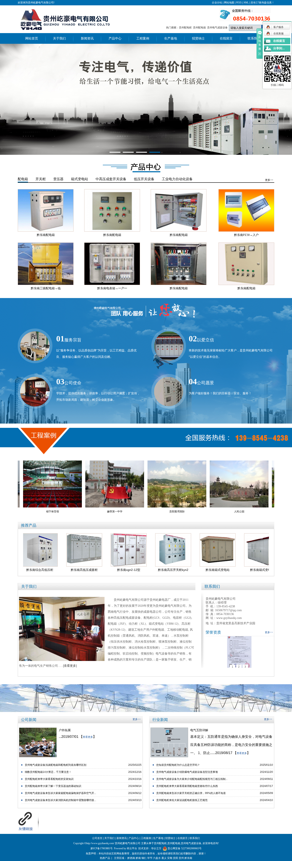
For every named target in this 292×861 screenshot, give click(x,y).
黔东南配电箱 (46, 235)
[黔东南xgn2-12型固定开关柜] (96, 550)
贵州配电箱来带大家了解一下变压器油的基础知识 (53, 786)
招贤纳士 (198, 38)
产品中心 (115, 38)
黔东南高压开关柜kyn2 (140, 570)
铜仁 (144, 858)
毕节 (149, 858)
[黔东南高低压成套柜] (51, 550)
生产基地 (170, 38)
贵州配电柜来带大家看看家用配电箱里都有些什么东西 (187, 786)
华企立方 (156, 848)
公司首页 (97, 838)
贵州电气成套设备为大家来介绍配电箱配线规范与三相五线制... (191, 779)
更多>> (269, 179)
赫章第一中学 (82, 511)
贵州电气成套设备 (217, 27)
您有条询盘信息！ (262, 2)
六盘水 (157, 858)
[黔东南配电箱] (46, 210)
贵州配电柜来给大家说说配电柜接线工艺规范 (182, 800)
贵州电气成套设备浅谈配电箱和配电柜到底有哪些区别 (55, 764)
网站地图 (229, 2)
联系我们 (254, 38)
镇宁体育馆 (19, 511)
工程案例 (142, 38)
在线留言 (226, 38)
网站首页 (31, 38)
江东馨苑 (268, 511)
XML (246, 2)
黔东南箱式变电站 (185, 570)
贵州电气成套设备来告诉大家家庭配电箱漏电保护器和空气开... (60, 793)
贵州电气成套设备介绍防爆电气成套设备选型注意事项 (187, 771)
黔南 (138, 858)
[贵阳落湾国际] (144, 483)
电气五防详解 (199, 730)
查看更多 (88, 736)
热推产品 (105, 858)
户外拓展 (65, 730)
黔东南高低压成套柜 (51, 570)
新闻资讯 (87, 38)
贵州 (181, 858)
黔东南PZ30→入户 (246, 235)
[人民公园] (206, 483)
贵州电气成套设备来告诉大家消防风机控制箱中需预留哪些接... (60, 800)
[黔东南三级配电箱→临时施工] (46, 264)
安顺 (169, 858)
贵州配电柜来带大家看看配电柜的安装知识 (49, 779)
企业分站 (217, 2)
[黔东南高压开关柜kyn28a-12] (140, 550)
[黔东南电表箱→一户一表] (112, 264)
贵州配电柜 (185, 27)
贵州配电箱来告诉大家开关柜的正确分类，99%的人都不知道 (191, 793)
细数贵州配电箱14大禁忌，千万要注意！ (48, 771)
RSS (239, 2)
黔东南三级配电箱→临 (46, 288)
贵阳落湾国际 (144, 511)
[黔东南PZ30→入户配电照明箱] (246, 210)
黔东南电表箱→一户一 (112, 288)
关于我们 (59, 38)
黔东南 (188, 858)
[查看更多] (70, 665)
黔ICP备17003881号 (102, 848)
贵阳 (175, 858)
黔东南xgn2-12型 (96, 570)
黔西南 (131, 858)
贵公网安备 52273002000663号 (185, 848)
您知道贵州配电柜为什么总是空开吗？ (178, 764)
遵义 (164, 858)
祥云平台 (132, 848)
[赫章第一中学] (81, 483)
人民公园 (206, 511)
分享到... (279, 48)
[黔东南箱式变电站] (185, 550)
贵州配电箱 (199, 27)
